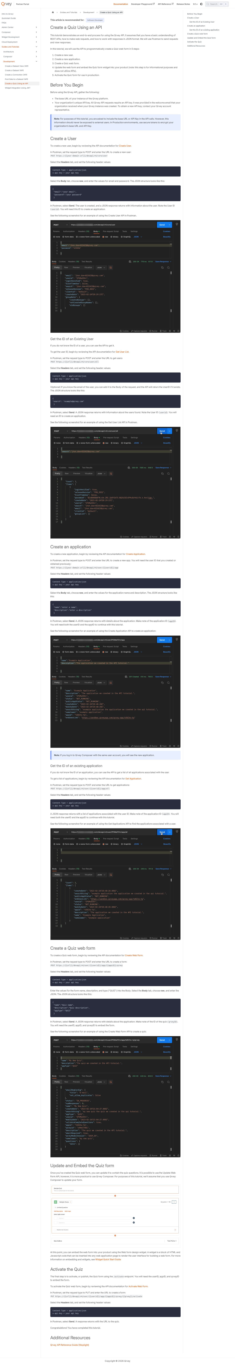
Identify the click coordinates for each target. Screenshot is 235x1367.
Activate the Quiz (194, 42)
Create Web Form (134, 955)
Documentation (121, 4)
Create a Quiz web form (197, 34)
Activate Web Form (138, 1286)
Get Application (133, 778)
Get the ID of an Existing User (201, 22)
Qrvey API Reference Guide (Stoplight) (69, 1345)
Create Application (135, 554)
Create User (125, 145)
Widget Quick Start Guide (108, 1259)
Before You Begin (194, 14)
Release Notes (183, 4)
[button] (20, 27)
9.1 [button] (194, 4)
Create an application (196, 26)
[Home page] (52, 12)
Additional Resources (196, 46)
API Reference (164, 4)
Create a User (193, 18)
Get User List (122, 351)
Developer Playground (141, 4)
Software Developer (95, 20)
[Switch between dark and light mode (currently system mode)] (201, 4)
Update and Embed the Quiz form (201, 38)
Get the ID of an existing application (204, 30)
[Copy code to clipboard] (177, 170)
